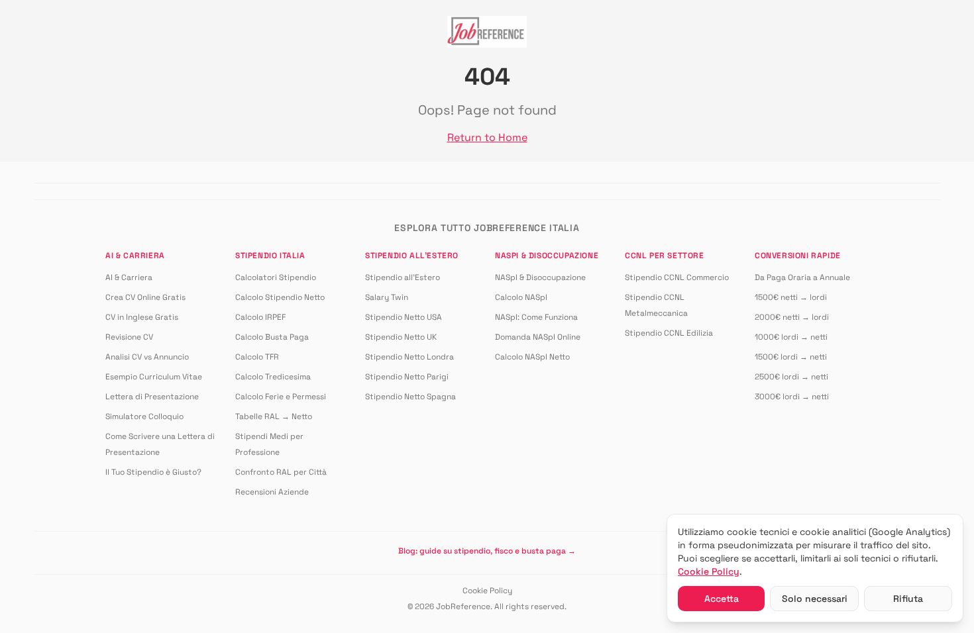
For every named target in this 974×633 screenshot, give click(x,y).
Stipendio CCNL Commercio (677, 277)
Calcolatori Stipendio (275, 277)
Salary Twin (386, 297)
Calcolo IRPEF (260, 317)
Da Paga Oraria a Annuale (802, 277)
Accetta (721, 599)
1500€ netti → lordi (791, 297)
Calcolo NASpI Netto (532, 357)
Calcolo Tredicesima (273, 376)
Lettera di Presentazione (152, 396)
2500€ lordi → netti (791, 376)
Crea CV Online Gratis (145, 297)
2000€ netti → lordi (792, 317)
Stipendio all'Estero (402, 277)
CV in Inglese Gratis (141, 317)
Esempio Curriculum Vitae (153, 376)
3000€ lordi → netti (792, 396)
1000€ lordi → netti (791, 337)
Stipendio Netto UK (401, 337)
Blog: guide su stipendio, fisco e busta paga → (487, 551)
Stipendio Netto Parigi (407, 376)
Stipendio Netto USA (403, 317)
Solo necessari (814, 599)
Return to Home (487, 137)
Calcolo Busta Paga (272, 337)
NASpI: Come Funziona (536, 317)
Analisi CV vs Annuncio (147, 357)
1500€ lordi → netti (791, 357)
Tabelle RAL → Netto (273, 416)
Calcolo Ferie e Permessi (280, 396)
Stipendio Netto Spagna (410, 396)
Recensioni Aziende (272, 492)
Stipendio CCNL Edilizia (669, 333)
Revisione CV (129, 337)
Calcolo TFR (257, 357)
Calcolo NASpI (521, 297)
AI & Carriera (128, 277)
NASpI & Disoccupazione (540, 277)
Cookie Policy (487, 590)
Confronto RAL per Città (281, 472)
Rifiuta (908, 599)
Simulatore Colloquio (144, 416)
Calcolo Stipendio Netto (280, 297)
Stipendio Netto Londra (409, 357)
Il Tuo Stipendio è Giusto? (153, 472)
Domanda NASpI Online (537, 337)
